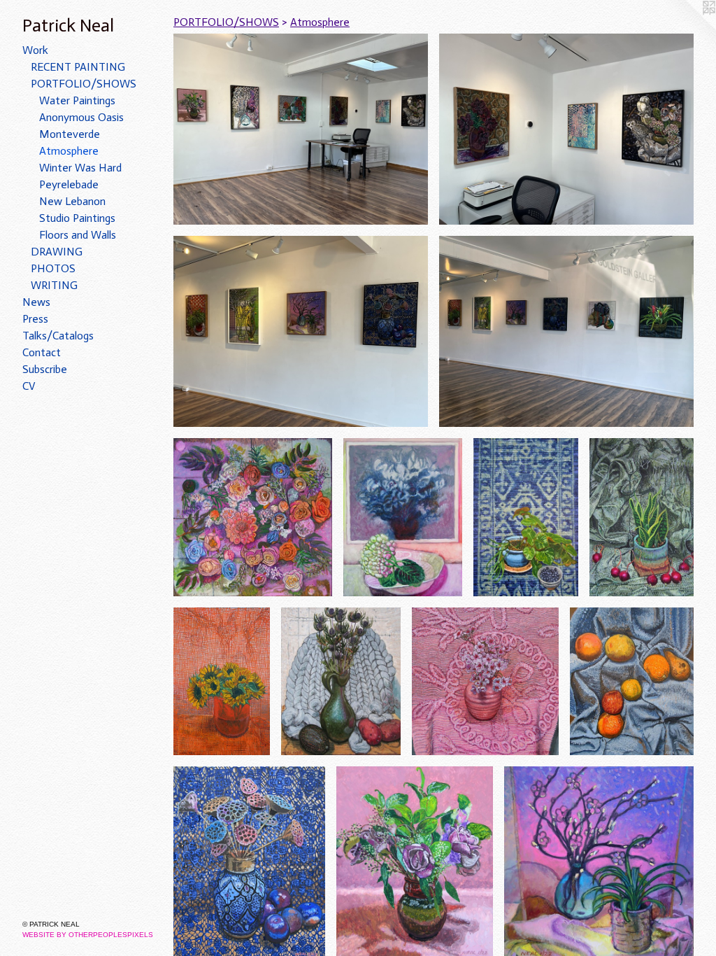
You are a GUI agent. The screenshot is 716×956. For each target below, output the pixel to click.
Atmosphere (69, 150)
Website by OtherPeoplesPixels (87, 935)
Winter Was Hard (80, 167)
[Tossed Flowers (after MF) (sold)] (252, 517)
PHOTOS (53, 268)
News (36, 302)
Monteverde (69, 134)
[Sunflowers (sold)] (221, 681)
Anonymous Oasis (81, 117)
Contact (41, 352)
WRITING (54, 285)
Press (35, 318)
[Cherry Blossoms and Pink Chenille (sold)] (485, 680)
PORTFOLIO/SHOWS (83, 83)
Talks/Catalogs (58, 335)
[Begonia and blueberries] (525, 517)
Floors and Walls (77, 234)
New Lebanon (72, 201)
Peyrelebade (69, 184)
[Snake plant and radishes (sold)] (641, 517)
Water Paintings (77, 100)
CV (29, 386)
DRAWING (57, 251)
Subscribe (44, 369)
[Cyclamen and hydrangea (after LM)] (402, 517)
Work (35, 50)
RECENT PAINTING (78, 66)
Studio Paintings (77, 218)
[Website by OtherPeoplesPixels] (688, 28)
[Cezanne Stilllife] (632, 680)
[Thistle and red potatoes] (341, 680)
